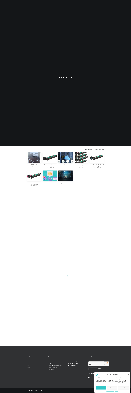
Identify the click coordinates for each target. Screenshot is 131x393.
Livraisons (51, 369)
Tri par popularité (88, 149)
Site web (75, 4)
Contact (90, 4)
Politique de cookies (110, 391)
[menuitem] (45, 4)
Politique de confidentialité (55, 365)
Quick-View (40, 154)
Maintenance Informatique (44, 4)
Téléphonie (83, 4)
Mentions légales (53, 367)
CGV (50, 363)
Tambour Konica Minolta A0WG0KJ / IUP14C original (50, 166)
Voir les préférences (123, 388)
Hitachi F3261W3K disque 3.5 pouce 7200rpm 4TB (34, 165)
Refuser (112, 388)
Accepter (101, 388)
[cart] (128, 4)
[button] (128, 374)
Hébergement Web (65, 183)
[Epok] (7, 4)
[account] (125, 4)
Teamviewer (73, 365)
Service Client (52, 361)
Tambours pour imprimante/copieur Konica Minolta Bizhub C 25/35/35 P (81, 166)
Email (50, 183)
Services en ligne (65, 4)
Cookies (116, 391)
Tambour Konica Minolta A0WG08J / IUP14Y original (97, 166)
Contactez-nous (74, 363)
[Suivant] (67, 275)
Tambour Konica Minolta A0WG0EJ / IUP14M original (34, 184)
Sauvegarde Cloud (65, 165)
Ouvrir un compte (74, 361)
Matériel (56, 4)
